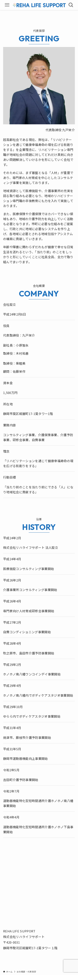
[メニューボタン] (7, 5)
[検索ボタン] (71, 5)
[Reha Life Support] (39, 5)
